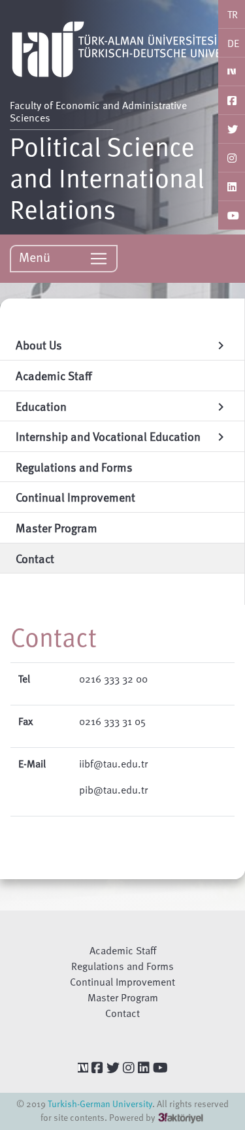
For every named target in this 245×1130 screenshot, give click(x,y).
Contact (122, 1013)
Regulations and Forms (122, 966)
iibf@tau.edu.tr (113, 763)
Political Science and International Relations (107, 177)
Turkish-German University (100, 1103)
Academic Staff (123, 950)
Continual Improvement (122, 982)
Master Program (123, 997)
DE (233, 43)
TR (232, 14)
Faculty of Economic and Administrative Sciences (98, 111)
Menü (36, 256)
